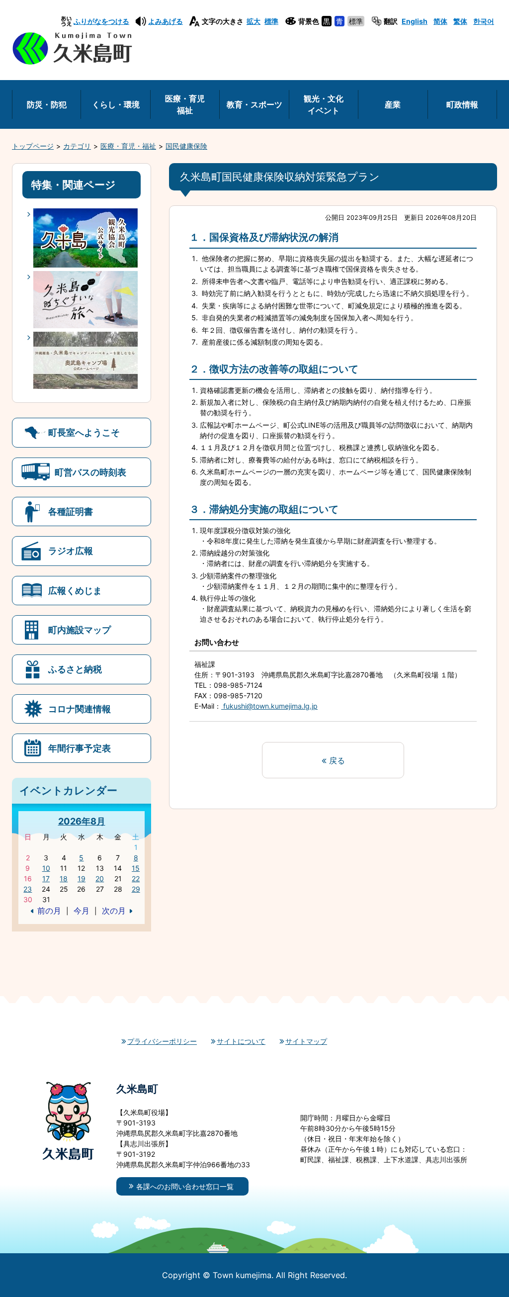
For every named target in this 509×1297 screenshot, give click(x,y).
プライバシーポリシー (162, 1041)
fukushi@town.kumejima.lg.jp (269, 706)
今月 (81, 911)
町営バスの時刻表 (90, 471)
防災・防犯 (47, 104)
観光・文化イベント (323, 104)
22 (136, 878)
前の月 (49, 911)
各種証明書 (70, 511)
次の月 (114, 911)
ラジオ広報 (70, 550)
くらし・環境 (116, 104)
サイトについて (241, 1041)
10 (46, 868)
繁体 (460, 21)
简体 (440, 21)
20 (99, 878)
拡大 (253, 21)
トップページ (33, 146)
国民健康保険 (186, 146)
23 (27, 889)
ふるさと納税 (75, 668)
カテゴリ (77, 146)
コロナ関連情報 (79, 708)
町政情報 (462, 104)
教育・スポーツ (254, 104)
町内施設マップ (79, 629)
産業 (393, 104)
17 (46, 878)
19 (81, 878)
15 (136, 868)
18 (64, 878)
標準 (271, 21)
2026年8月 (81, 821)
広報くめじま (75, 590)
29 (136, 889)
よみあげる (165, 21)
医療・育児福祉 (185, 104)
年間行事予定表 (79, 747)
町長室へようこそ (84, 432)
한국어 (483, 21)
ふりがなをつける (101, 21)
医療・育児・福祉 (128, 146)
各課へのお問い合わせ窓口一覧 (185, 1186)
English (414, 21)
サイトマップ (306, 1041)
